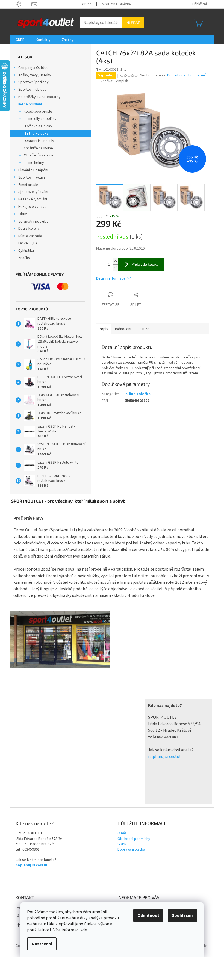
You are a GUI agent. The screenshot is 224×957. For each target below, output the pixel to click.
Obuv (22, 214)
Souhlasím (182, 915)
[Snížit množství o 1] (115, 267)
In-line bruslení (30, 104)
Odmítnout (148, 915)
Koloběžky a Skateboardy (39, 97)
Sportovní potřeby (33, 82)
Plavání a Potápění (33, 170)
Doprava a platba (131, 849)
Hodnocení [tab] (122, 329)
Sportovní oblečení (33, 89)
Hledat (133, 22)
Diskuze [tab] (143, 329)
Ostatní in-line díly (39, 141)
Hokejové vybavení (33, 206)
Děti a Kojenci (29, 228)
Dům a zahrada (30, 236)
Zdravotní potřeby (33, 221)
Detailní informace (111, 278)
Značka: (114, 81)
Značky (24, 258)
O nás (122, 833)
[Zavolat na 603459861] (24, 4)
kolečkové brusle (38, 111)
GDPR (86, 4)
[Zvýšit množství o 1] (115, 261)
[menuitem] (20, 39)
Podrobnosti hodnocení (186, 75)
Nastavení (42, 944)
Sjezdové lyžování (33, 192)
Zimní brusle (28, 185)
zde (83, 930)
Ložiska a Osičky (38, 126)
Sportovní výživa (32, 177)
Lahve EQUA (28, 243)
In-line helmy (34, 162)
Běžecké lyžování (32, 199)
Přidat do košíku (145, 264)
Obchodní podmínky (133, 839)
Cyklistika (26, 250)
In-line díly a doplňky (40, 119)
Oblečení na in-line (39, 155)
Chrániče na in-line (38, 148)
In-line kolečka (36, 133)
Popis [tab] (103, 329)
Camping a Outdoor (34, 67)
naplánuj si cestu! (164, 757)
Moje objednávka (116, 4)
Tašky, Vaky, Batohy (34, 75)
